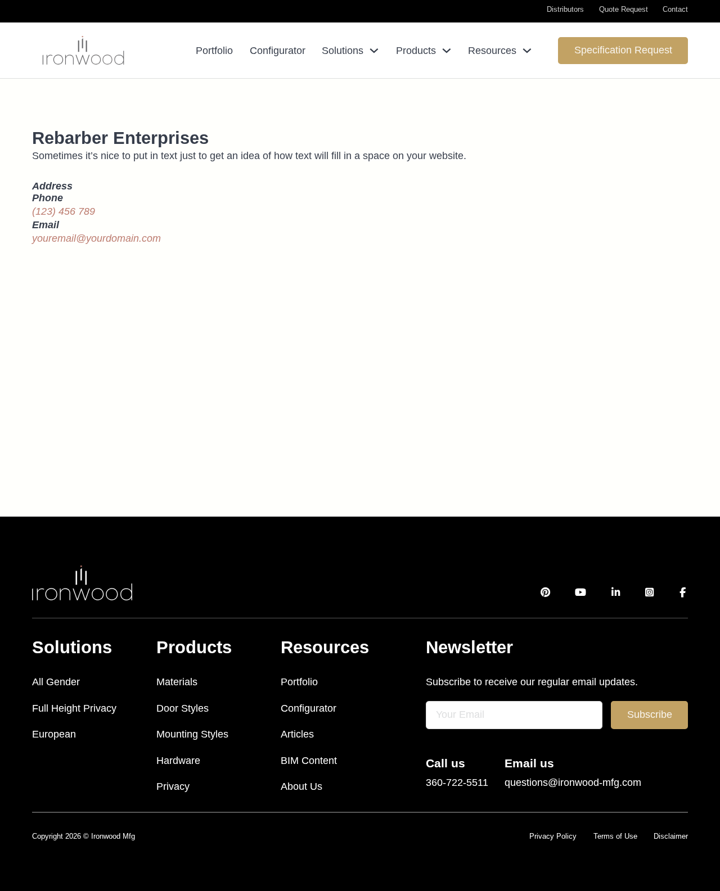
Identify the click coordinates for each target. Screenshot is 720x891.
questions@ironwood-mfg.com (573, 782)
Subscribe (649, 714)
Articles (297, 734)
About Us (301, 786)
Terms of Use (615, 836)
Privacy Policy (553, 836)
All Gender (56, 682)
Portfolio (214, 50)
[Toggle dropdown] (374, 51)
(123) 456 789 (63, 211)
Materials (176, 682)
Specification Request (623, 50)
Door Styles (182, 708)
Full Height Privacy (74, 708)
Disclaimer (671, 836)
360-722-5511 (457, 782)
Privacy (173, 786)
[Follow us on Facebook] (682, 592)
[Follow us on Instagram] (650, 592)
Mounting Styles (192, 734)
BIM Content (309, 760)
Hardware (178, 760)
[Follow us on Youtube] (581, 592)
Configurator (277, 50)
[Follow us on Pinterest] (545, 592)
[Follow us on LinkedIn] (616, 592)
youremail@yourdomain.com (96, 238)
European (54, 734)
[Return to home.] (82, 582)
